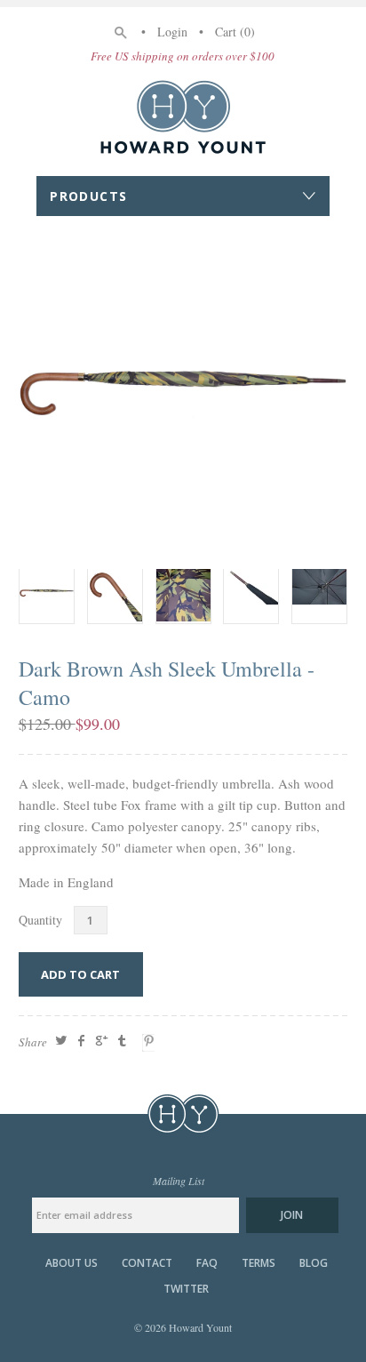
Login (172, 31)
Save (151, 1043)
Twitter (186, 1289)
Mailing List (178, 1181)
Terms (258, 1263)
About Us (71, 1263)
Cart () (235, 31)
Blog (313, 1263)
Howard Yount (183, 116)
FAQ (207, 1263)
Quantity (40, 919)
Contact (147, 1263)
